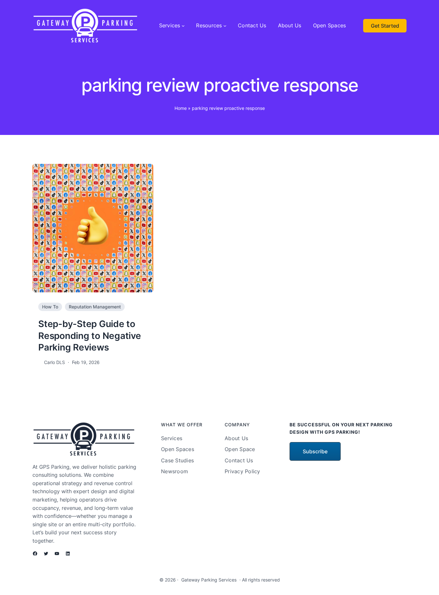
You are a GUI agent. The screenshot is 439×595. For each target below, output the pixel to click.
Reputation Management (95, 306)
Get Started (385, 25)
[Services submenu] (183, 25)
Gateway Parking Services (209, 579)
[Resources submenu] (225, 25)
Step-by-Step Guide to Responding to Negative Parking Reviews (89, 335)
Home (181, 108)
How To (50, 306)
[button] (315, 451)
